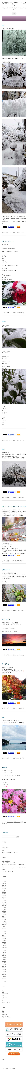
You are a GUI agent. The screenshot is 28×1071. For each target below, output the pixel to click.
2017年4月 (4, 957)
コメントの (5, 1016)
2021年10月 (4, 885)
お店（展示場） (10, 822)
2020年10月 (4, 890)
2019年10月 (4, 905)
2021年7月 (4, 886)
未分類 (3, 999)
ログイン (3, 1012)
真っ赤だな (5, 664)
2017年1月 (4, 962)
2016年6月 (4, 974)
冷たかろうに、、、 (8, 241)
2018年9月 (4, 928)
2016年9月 (4, 969)
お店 (3, 992)
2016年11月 (4, 966)
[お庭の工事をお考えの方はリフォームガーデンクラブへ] (14, 1029)
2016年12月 (4, 964)
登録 (3, 1011)
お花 (3, 995)
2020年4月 (4, 897)
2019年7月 (4, 911)
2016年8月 (4, 971)
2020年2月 (4, 900)
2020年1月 (4, 902)
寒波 (3, 449)
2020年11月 (4, 888)
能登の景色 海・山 (6, 1002)
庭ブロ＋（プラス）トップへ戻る (8, 1068)
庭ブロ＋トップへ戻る (6, 1017)
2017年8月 (4, 950)
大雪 (3, 25)
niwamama (7, 861)
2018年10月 (4, 926)
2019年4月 (4, 916)
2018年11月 (4, 924)
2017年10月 (4, 947)
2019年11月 (4, 904)
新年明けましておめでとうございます (14, 506)
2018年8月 (4, 930)
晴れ (3, 717)
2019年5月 (4, 914)
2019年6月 (4, 912)
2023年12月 (4, 880)
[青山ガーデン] (14, 1049)
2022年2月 (4, 881)
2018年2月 (4, 940)
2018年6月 (4, 933)
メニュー (14, 13)
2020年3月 (4, 899)
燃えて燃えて (6, 619)
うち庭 (3, 990)
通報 (18, 226)
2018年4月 (4, 936)
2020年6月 (4, 893)
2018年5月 (4, 935)
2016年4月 (4, 978)
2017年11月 (4, 945)
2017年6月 (4, 954)
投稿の (4, 1014)
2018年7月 (4, 931)
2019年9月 (4, 907)
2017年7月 (4, 952)
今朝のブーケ (6, 570)
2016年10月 (4, 967)
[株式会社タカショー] (14, 1039)
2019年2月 (4, 919)
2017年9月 (4, 949)
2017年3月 (4, 959)
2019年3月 (4, 917)
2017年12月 (4, 943)
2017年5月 (4, 955)
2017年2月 (4, 961)
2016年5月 (4, 976)
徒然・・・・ (10, 232)
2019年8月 (4, 909)
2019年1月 (4, 921)
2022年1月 (4, 883)
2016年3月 (4, 980)
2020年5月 (4, 895)
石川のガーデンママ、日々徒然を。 (14, 4)
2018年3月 (4, 938)
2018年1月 (4, 942)
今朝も (4, 321)
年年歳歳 (4, 767)
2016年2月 (4, 981)
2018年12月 (4, 923)
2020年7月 (4, 892)
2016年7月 (4, 973)
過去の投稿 (5, 832)
